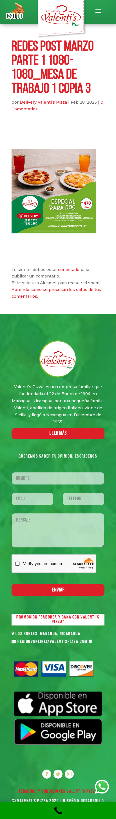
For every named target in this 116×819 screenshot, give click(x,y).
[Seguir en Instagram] (69, 774)
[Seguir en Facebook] (46, 774)
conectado (68, 269)
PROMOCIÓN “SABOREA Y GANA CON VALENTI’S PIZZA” (57, 619)
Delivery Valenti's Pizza (43, 102)
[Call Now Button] (58, 810)
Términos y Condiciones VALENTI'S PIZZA (58, 791)
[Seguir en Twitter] (58, 774)
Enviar (58, 590)
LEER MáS (58, 433)
